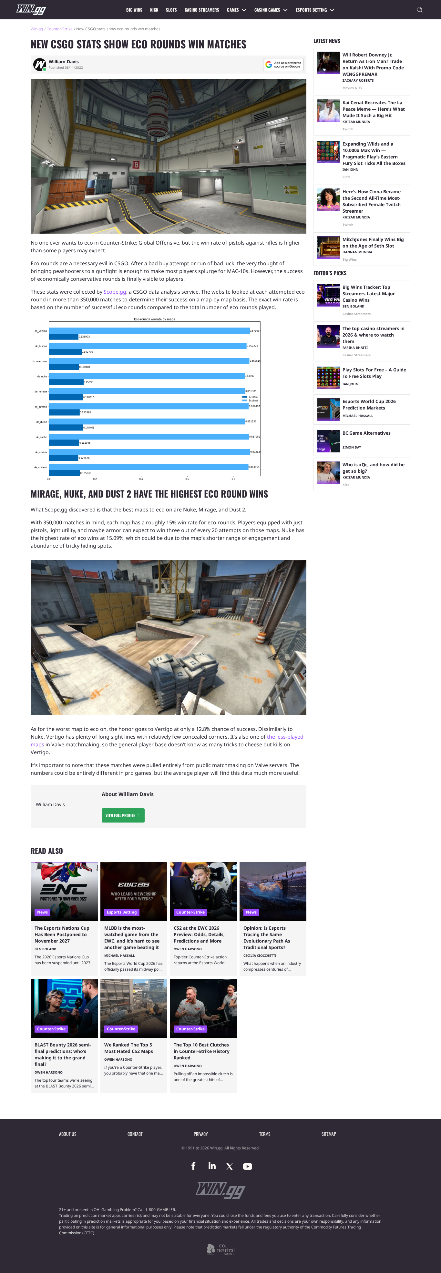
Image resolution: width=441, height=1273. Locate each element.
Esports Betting (311, 9)
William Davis (64, 61)
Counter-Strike (59, 29)
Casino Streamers (202, 9)
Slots (171, 9)
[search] (420, 10)
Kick (154, 9)
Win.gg (37, 29)
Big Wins (134, 9)
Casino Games (267, 9)
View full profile (120, 815)
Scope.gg (115, 291)
